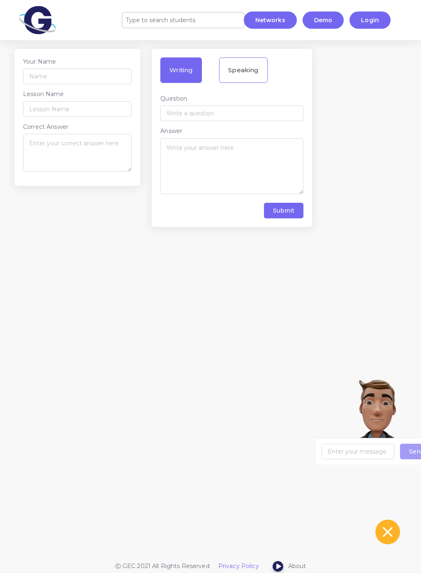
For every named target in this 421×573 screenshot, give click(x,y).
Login (370, 20)
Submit (283, 210)
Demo (323, 20)
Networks (270, 20)
